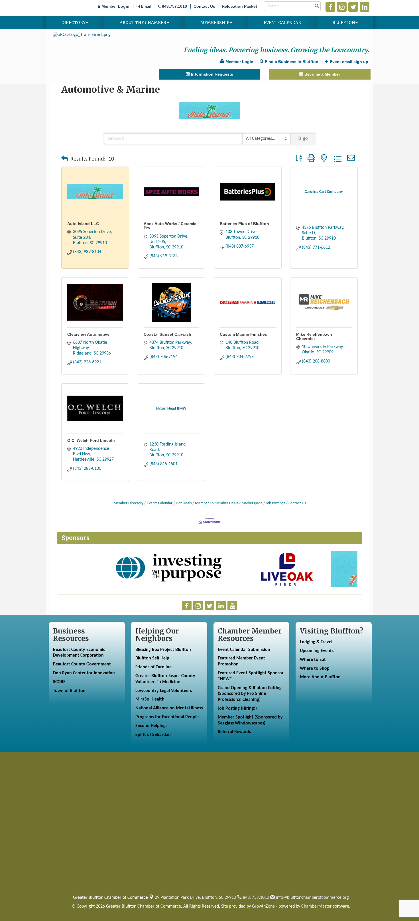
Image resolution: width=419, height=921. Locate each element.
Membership (214, 22)
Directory (73, 22)
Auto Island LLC (83, 223)
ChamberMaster (316, 906)
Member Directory (128, 503)
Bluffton (343, 22)
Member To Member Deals (216, 503)
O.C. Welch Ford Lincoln (91, 440)
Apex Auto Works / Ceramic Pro (170, 225)
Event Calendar (282, 22)
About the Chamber (143, 22)
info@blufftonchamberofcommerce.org (312, 897)
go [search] (305, 138)
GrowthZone (263, 906)
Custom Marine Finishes (243, 334)
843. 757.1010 (255, 897)
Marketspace (252, 503)
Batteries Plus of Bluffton (244, 223)
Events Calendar (159, 503)
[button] (64, 159)
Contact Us (297, 503)
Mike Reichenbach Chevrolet (314, 336)
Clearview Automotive (88, 334)
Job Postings (275, 503)
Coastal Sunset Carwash (167, 334)
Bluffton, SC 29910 (195, 897)
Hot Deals (184, 503)
